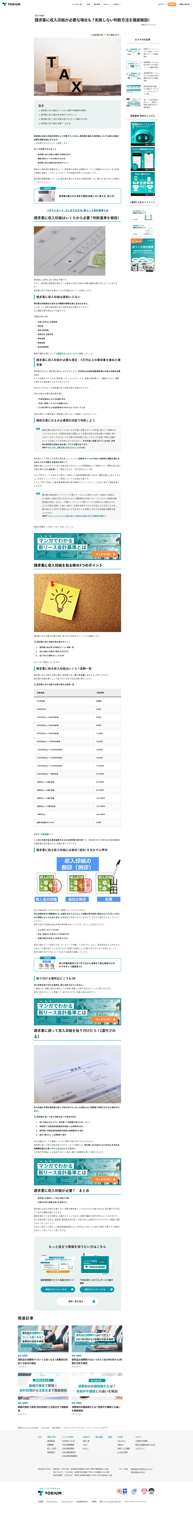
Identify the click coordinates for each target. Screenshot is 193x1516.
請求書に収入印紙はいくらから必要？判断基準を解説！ (63, 110)
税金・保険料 (56, 1427)
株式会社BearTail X (138, 1472)
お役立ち (116, 4)
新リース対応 (51, 1448)
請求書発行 (51, 1452)
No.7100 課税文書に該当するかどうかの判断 (66, 447)
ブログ (85, 1444)
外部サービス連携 (123, 1448)
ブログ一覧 (45, 1427)
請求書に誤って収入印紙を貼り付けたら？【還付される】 (64, 119)
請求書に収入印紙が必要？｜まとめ (55, 123)
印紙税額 (45, 834)
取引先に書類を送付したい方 (145, 1444)
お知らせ (120, 1444)
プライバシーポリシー (67, 1501)
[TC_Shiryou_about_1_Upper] (77, 561)
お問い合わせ (184, 4)
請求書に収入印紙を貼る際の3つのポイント (59, 115)
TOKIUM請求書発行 (69, 1452)
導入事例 (97, 4)
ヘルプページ (140, 1448)
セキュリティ (121, 1441)
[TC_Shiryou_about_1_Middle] (77, 1026)
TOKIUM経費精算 (68, 1444)
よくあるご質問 (122, 1452)
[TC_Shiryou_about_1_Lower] (77, 1186)
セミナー (107, 4)
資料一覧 (86, 1441)
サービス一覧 (76, 4)
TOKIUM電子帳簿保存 (69, 1456)
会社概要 (40, 1501)
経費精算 (50, 1444)
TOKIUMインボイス (68, 1441)
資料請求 (172, 4)
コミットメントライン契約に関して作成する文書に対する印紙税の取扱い (76, 516)
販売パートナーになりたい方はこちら (110, 1501)
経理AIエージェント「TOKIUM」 (28, 1427)
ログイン (161, 4)
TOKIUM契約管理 (68, 1448)
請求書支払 (51, 1441)
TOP (40, 1437)
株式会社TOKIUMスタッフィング (141, 1469)
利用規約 (94, 1501)
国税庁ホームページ (66, 353)
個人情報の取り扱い (82, 1501)
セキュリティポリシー (52, 1501)
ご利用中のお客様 (141, 1441)
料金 (88, 4)
